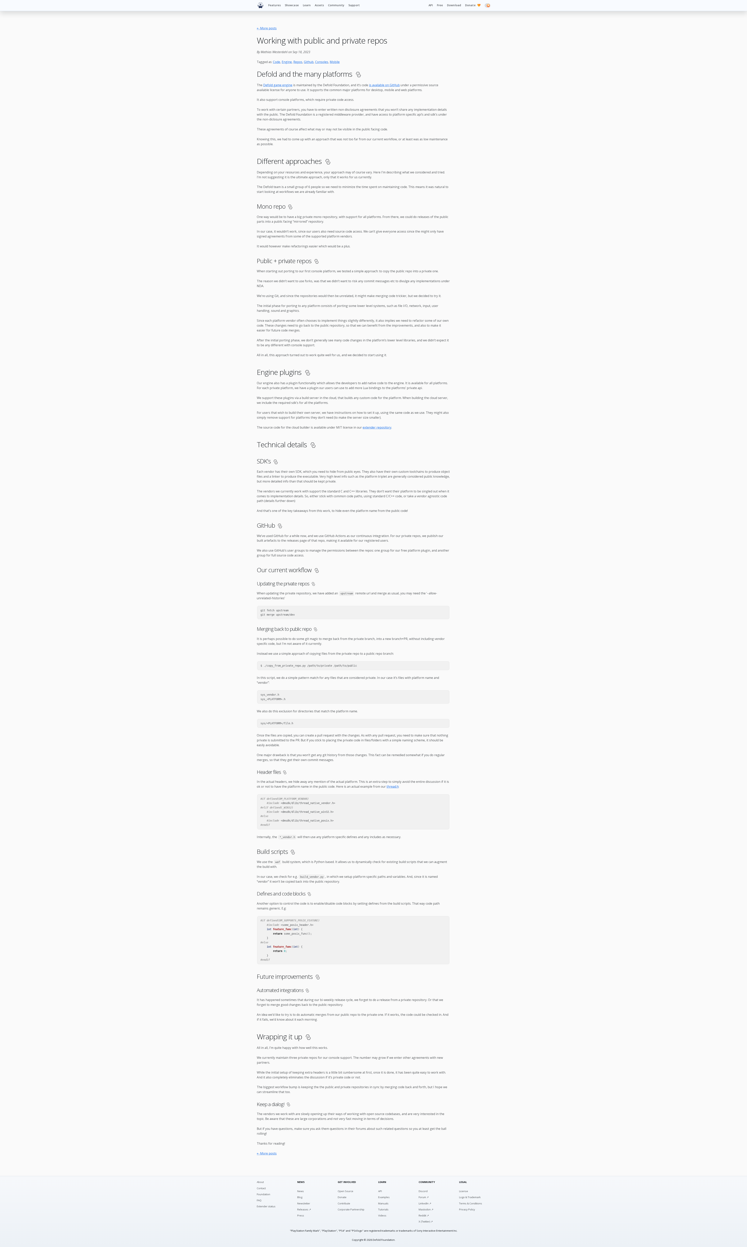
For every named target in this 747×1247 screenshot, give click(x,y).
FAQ (259, 1200)
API (431, 5)
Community (336, 5)
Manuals (383, 1203)
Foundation (263, 1194)
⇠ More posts (267, 28)
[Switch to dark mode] (487, 5)
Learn (307, 5)
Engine (287, 62)
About (260, 1182)
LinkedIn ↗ (425, 1203)
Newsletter (303, 1203)
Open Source (345, 1191)
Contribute (344, 1203)
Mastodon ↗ (426, 1209)
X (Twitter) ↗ (426, 1221)
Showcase (292, 5)
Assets (319, 5)
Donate (473, 5)
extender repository (377, 427)
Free (440, 5)
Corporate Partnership (351, 1209)
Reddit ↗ (424, 1215)
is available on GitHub (384, 85)
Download (454, 5)
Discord (423, 1191)
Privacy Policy (467, 1209)
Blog (299, 1197)
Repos (297, 62)
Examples (384, 1197)
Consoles (321, 62)
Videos (382, 1215)
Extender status (266, 1206)
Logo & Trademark (470, 1197)
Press (300, 1215)
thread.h (393, 786)
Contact (261, 1188)
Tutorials (383, 1209)
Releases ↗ (304, 1209)
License (463, 1191)
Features (274, 5)
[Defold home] (260, 5)
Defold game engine (277, 85)
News (300, 1191)
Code (276, 62)
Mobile (335, 62)
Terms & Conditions (470, 1203)
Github (309, 62)
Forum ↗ (424, 1197)
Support (354, 5)
